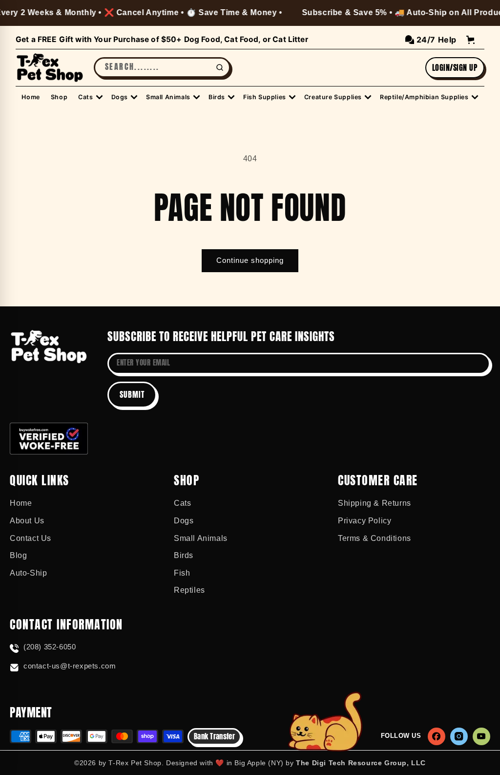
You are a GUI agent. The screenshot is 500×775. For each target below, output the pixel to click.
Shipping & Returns (374, 503)
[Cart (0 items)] (470, 40)
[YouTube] (481, 736)
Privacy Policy (364, 521)
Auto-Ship (28, 573)
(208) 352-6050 (49, 647)
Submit (132, 394)
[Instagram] (459, 736)
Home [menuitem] (30, 97)
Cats (182, 503)
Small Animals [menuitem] (168, 97)
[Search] (220, 67)
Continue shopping (250, 260)
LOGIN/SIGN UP (455, 67)
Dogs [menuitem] (119, 97)
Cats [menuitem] (85, 97)
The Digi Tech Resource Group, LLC (361, 763)
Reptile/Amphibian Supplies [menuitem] (424, 97)
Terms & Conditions (374, 538)
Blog (18, 555)
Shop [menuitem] (59, 97)
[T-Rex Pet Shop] (49, 347)
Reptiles (189, 590)
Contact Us (30, 538)
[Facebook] (436, 736)
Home (21, 503)
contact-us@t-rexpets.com (69, 666)
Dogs (183, 521)
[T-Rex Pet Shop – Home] (50, 68)
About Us (27, 521)
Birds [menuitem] (216, 97)
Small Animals (201, 538)
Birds (183, 555)
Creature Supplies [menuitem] (333, 97)
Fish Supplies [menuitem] (264, 97)
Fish (182, 573)
